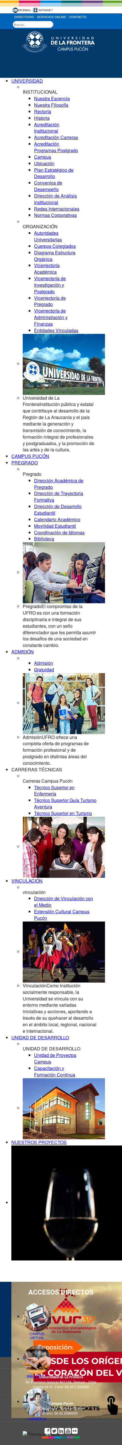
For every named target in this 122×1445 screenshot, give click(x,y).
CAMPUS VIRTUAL (37, 1335)
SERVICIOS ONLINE (51, 16)
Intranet (46, 10)
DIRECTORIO (24, 16)
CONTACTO (78, 16)
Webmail (24, 10)
